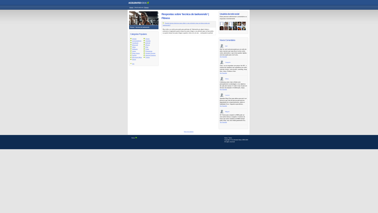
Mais (133, 63)
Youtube (148, 41)
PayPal (134, 55)
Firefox (147, 57)
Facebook (135, 43)
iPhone (147, 45)
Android (147, 43)
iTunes (147, 39)
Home (131, 7)
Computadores (136, 41)
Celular (134, 39)
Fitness (146, 7)
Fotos (147, 49)
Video (134, 47)
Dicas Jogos (136, 53)
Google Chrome (150, 53)
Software (135, 49)
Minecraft (135, 45)
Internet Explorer (150, 55)
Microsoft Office (137, 57)
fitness (132, 27)
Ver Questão (223, 56)
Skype (134, 59)
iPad (146, 47)
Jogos (134, 51)
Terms (230, 138)
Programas (148, 51)
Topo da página (188, 131)
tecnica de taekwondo (142, 27)
